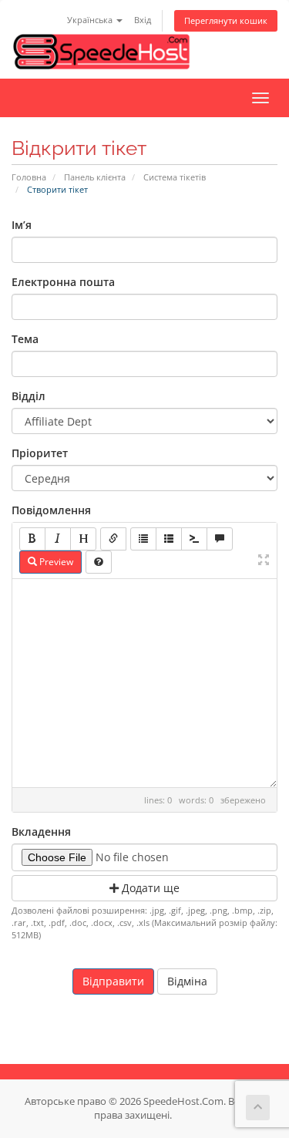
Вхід (142, 19)
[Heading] (83, 538)
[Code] (194, 538)
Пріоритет (40, 453)
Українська (91, 19)
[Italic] (58, 538)
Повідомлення (51, 510)
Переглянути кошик (225, 20)
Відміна (187, 981)
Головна (29, 177)
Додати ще (149, 887)
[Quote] (220, 538)
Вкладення (41, 831)
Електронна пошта (63, 281)
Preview (55, 561)
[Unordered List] (143, 538)
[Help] (99, 562)
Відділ (28, 396)
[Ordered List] (169, 538)
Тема (25, 339)
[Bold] (32, 538)
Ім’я (22, 224)
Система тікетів (174, 177)
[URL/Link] (113, 538)
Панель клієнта (95, 177)
